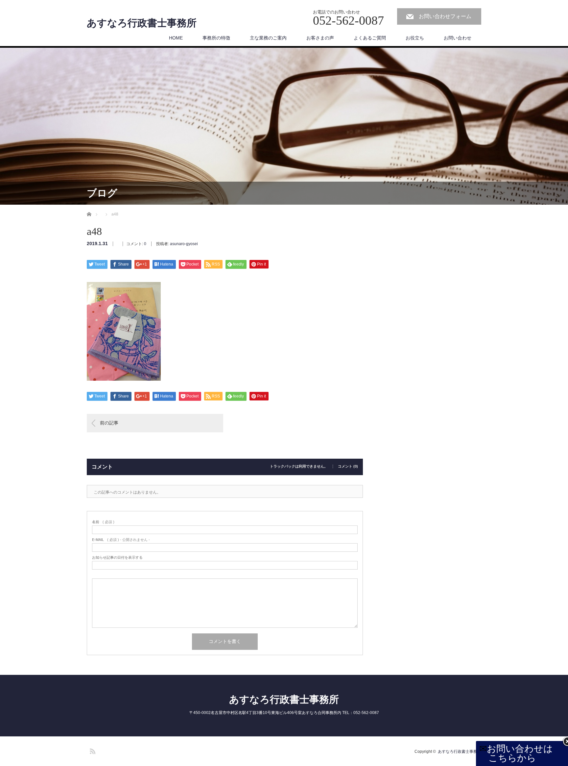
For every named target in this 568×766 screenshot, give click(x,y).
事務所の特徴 (216, 37)
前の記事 (109, 422)
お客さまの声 (320, 37)
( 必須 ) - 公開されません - (121, 540)
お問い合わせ (457, 37)
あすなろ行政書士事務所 (142, 23)
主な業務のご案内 (268, 37)
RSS (92, 750)
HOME (176, 37)
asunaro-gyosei (184, 244)
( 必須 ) (103, 522)
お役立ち (415, 37)
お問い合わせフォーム (445, 16)
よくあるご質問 (370, 37)
